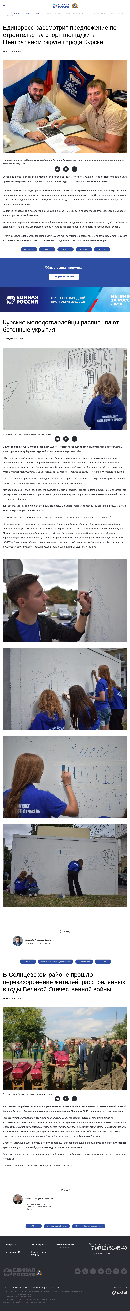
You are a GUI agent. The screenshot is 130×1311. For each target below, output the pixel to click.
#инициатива (84, 962)
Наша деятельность (21, 13)
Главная (6, 13)
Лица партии (38, 1244)
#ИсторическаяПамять (57, 1226)
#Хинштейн (103, 962)
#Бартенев (29, 249)
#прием (83, 249)
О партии (10, 1244)
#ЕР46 (27, 962)
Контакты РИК (13, 1252)
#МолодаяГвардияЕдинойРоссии (55, 962)
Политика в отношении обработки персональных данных (29, 1299)
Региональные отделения (65, 1246)
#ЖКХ (47, 249)
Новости (35, 13)
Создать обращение (64, 277)
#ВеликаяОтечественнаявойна (88, 1226)
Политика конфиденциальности (17, 1297)
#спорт (102, 249)
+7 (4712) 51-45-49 (108, 1248)
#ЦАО (65, 249)
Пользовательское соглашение (17, 1294)
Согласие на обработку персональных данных (24, 1302)
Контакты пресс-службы (40, 1253)
